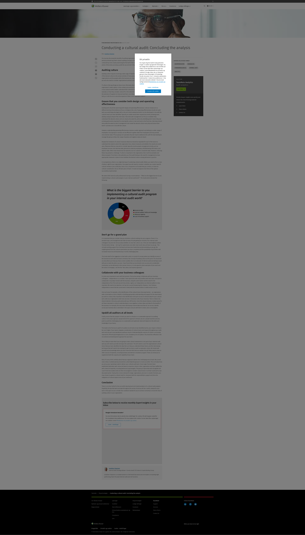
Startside (94, 493)
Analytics (177, 71)
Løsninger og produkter (131, 6)
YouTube (195, 504)
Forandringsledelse (180, 68)
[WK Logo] (97, 524)
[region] (153, 75)
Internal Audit (193, 68)
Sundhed (114, 504)
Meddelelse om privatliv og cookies (126, 420)
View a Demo (182, 109)
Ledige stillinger (184, 6)
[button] (96, 59)
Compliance (115, 515)
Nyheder (155, 6)
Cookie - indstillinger (113, 424)
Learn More (180, 89)
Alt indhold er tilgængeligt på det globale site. (133, 1)
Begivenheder (95, 507)
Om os (164, 6)
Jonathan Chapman (109, 54)
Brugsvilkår (95, 528)
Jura (113, 518)
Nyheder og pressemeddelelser (100, 504)
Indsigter (145, 6)
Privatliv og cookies (106, 528)
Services (155, 507)
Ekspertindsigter (179, 64)
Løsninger (115, 500)
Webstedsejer (136, 510)
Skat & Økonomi (116, 507)
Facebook (190, 504)
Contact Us (182, 112)
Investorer (172, 6)
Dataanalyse (191, 64)
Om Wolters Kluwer (97, 500)
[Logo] (101, 6)
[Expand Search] (204, 6)
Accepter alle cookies (153, 91)
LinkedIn (185, 504)
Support (155, 504)
